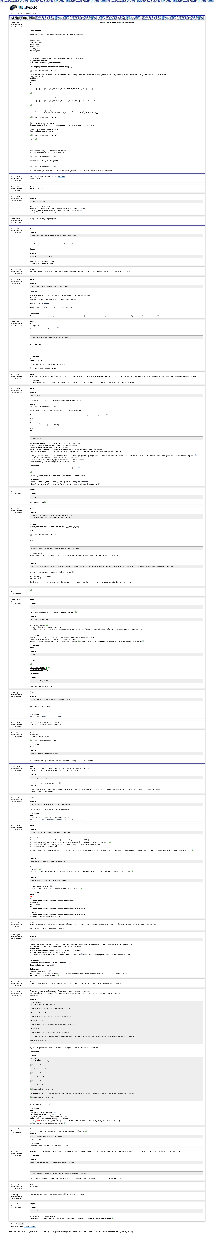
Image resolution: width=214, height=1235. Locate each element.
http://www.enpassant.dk (60, 213)
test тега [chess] (30, 1226)
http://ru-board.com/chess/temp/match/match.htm (49, 716)
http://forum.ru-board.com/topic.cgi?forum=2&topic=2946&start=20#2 (56, 819)
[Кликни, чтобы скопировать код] (53, 67)
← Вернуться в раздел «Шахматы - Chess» (22, 13)
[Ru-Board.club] (23, 10)
